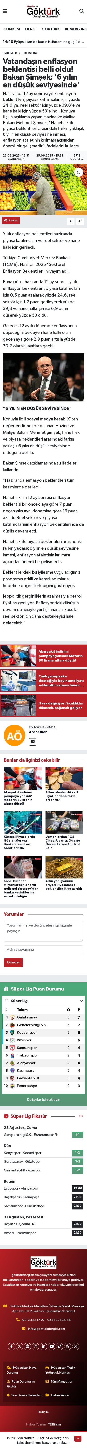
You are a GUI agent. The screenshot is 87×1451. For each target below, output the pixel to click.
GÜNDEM (11, 29)
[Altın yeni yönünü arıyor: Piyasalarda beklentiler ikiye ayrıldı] (64, 867)
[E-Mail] (32, 742)
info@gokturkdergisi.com (46, 1328)
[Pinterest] (27, 1346)
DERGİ (30, 29)
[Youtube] (51, 1346)
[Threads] (67, 1346)
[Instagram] (35, 1346)
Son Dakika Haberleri (26, 1395)
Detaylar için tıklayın (43, 1100)
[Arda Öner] (14, 735)
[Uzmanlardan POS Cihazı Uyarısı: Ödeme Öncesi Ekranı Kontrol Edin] (64, 823)
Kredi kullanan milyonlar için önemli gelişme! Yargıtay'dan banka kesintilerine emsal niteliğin (21, 889)
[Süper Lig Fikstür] (81, 1116)
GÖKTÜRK (50, 29)
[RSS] (75, 1346)
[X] (19, 1346)
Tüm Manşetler (61, 1381)
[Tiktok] (59, 1346)
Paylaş (13, 220)
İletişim (44, 1412)
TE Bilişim (54, 1424)
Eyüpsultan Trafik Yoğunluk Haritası (60, 1370)
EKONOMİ (30, 53)
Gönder (13, 962)
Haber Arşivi (60, 1395)
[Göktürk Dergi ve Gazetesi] (43, 11)
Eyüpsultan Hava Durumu (22, 1370)
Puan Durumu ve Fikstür (21, 1384)
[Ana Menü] (5, 12)
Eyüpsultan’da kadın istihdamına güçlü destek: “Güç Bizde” (43, 42)
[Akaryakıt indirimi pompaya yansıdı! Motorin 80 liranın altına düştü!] (23, 778)
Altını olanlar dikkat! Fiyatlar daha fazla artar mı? (62, 796)
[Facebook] (11, 1346)
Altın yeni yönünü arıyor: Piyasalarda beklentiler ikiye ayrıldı (64, 885)
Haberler (10, 53)
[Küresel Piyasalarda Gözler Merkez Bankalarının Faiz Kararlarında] (23, 823)
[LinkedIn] (43, 1346)
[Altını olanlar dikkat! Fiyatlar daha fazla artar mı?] (64, 778)
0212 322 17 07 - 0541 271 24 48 (46, 1320)
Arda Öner (38, 732)
